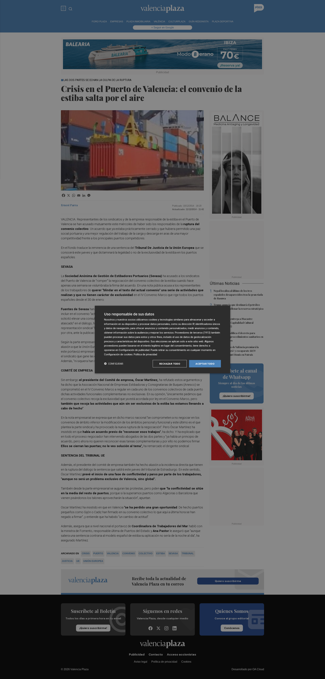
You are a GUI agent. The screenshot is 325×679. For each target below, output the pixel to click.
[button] (113, 364)
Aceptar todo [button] (205, 363)
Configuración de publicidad (134, 350)
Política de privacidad (145, 354)
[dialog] (162, 339)
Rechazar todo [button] (169, 363)
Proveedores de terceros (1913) (192, 332)
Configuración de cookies (118, 354)
